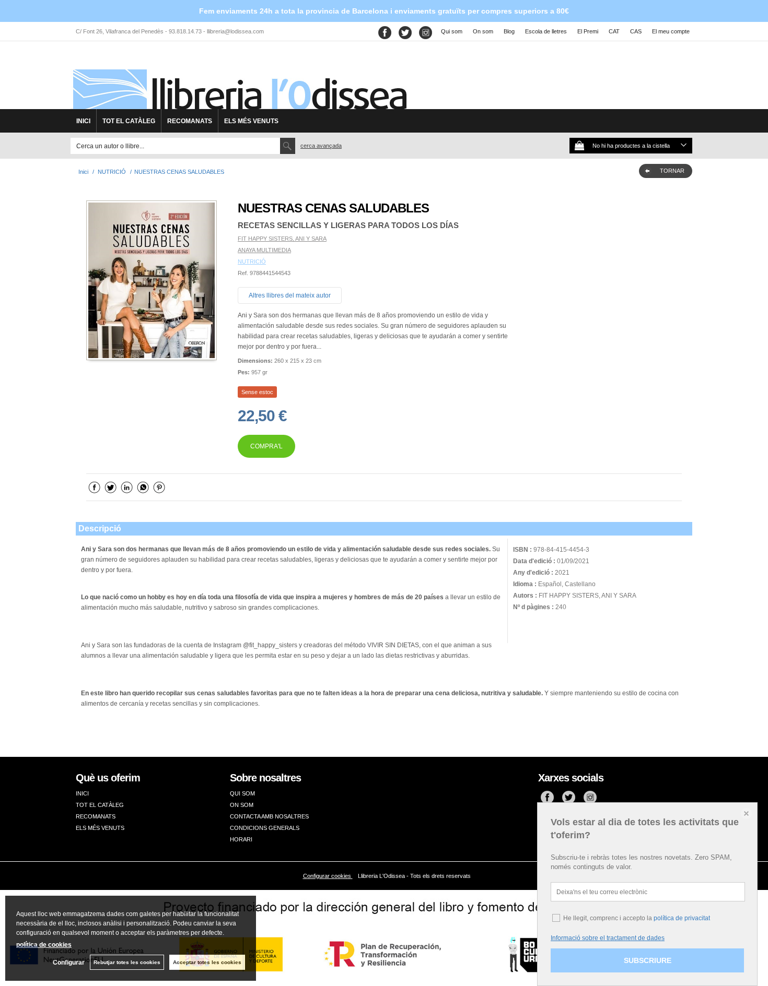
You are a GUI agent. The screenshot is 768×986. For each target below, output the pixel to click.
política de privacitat (682, 918)
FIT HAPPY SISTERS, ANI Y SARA (282, 238)
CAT (614, 31)
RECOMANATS (189, 121)
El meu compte (671, 31)
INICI (83, 121)
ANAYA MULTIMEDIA (264, 250)
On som (483, 31)
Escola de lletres (546, 31)
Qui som (451, 31)
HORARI (241, 839)
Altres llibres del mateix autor (290, 295)
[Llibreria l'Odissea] (239, 78)
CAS (636, 31)
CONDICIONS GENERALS (264, 828)
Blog (509, 31)
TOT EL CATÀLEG (128, 121)
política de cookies (44, 944)
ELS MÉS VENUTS (251, 121)
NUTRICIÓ (252, 261)
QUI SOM (242, 793)
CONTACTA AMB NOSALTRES (269, 816)
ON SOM (241, 805)
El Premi (587, 31)
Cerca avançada (321, 145)
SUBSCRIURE (647, 960)
